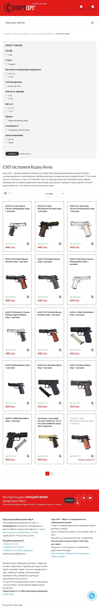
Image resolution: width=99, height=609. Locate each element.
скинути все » (25, 153)
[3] (5, 193)
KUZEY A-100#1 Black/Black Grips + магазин (82, 313)
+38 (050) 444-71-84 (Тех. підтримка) (17, 550)
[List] (10, 193)
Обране (82, 9)
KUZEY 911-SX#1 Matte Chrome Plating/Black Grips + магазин (17, 208)
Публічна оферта (58, 556)
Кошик (93, 9)
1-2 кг (10, 111)
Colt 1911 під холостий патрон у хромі (81, 268)
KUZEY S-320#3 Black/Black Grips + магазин (17, 419)
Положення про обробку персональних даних (70, 553)
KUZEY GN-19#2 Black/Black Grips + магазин (50, 366)
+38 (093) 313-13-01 (11, 544)
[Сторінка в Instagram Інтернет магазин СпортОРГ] (84, 497)
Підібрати (12, 153)
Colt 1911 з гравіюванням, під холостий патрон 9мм (15, 321)
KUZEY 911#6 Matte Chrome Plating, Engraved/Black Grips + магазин (17, 315)
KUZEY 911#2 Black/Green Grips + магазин (49, 260)
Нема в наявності (86, 459)
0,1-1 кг (11, 108)
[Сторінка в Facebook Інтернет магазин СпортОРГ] (77, 497)
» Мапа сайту (8, 594)
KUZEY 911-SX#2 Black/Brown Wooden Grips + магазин (49, 208)
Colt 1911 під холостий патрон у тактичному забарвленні (49, 266)
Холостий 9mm (14, 86)
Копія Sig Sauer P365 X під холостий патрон (82, 319)
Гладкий (11, 64)
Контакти (69, 500)
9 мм (10, 55)
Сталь (10, 76)
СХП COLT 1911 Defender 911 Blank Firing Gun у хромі (17, 215)
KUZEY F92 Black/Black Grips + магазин (17, 366)
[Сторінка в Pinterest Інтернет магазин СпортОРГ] (77, 503)
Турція (11, 142)
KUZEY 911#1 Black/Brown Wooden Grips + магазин (16, 260)
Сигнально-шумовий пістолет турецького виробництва (16, 372)
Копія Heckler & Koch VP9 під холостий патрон (15, 425)
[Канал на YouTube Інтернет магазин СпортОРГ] (90, 497)
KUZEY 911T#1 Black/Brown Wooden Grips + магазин (49, 313)
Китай (10, 139)
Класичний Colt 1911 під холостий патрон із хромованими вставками (50, 319)
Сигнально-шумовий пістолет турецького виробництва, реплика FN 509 (82, 373)
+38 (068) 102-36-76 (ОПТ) (13, 547)
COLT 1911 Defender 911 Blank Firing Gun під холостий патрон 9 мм (81, 429)
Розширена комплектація (18, 130)
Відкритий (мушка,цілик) (18, 120)
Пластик (11, 73)
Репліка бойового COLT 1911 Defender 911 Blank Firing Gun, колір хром (80, 217)
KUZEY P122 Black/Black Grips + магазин (80, 366)
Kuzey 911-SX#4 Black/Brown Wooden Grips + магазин (82, 421)
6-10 (10, 95)
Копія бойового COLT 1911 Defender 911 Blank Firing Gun (48, 215)
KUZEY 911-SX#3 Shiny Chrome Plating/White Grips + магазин (82, 208)
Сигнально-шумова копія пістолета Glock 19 (47, 372)
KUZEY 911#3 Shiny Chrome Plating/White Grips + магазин (81, 261)
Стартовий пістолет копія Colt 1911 (17, 265)
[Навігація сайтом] (92, 23)
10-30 (10, 98)
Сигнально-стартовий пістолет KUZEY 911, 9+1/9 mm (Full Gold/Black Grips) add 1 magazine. (49, 422)
